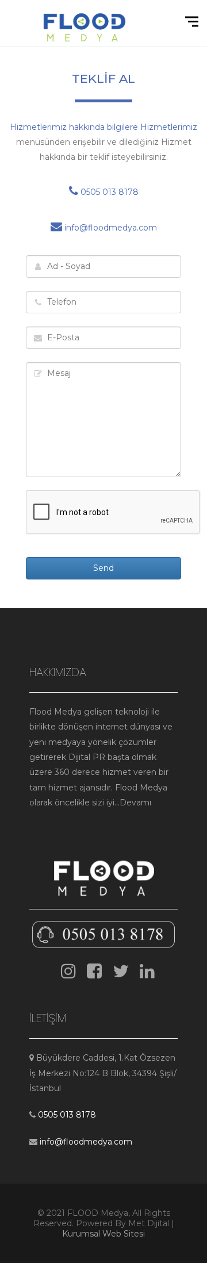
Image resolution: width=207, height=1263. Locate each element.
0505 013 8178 (108, 192)
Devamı (135, 802)
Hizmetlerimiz (168, 127)
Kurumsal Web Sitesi (103, 1234)
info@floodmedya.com (109, 227)
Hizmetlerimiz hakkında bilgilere (75, 127)
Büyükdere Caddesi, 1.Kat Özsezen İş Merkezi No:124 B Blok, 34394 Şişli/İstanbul (103, 1073)
